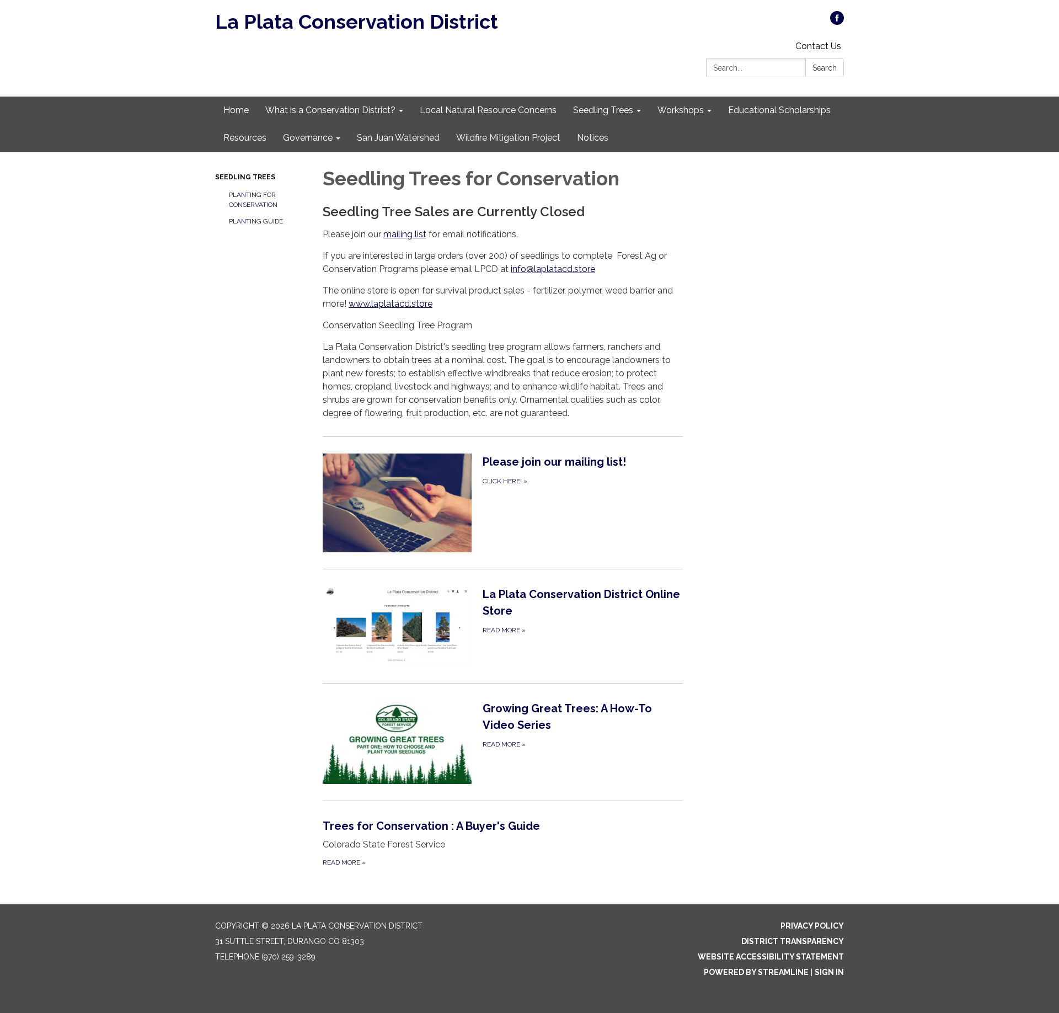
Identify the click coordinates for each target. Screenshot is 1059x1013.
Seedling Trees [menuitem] (603, 110)
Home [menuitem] (236, 110)
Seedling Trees (245, 177)
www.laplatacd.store (390, 303)
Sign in (829, 972)
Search (824, 67)
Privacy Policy (812, 925)
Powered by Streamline (756, 972)
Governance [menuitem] (308, 137)
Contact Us (818, 46)
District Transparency (792, 941)
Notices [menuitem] (592, 137)
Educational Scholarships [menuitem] (779, 110)
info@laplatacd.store (553, 269)
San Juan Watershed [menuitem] (398, 137)
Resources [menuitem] (244, 137)
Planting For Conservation (253, 200)
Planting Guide (256, 221)
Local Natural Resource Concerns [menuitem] (488, 110)
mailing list (404, 234)
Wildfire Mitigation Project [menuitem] (508, 137)
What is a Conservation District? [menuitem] (330, 110)
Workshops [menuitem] (680, 110)
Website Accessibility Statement (771, 956)
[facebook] (837, 22)
